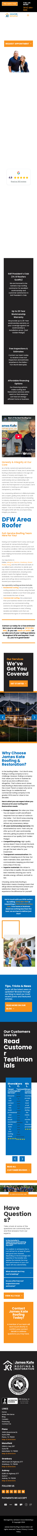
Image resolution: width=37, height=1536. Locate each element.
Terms (18, 1529)
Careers (5, 1419)
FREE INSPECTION (10, 4)
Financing (6, 1421)
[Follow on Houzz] (23, 1491)
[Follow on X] (19, 1491)
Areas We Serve (8, 1414)
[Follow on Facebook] (7, 1491)
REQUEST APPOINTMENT (17, 43)
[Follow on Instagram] (15, 1491)
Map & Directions (9, 1439)
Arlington (10, 562)
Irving (9, 565)
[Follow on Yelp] (11, 1491)
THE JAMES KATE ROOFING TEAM (17, 1194)
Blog (3, 1417)
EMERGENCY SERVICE (15, 718)
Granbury (23, 562)
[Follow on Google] (3, 1491)
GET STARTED (17, 683)
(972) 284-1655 (28, 8)
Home (4, 1412)
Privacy (24, 1529)
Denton (17, 562)
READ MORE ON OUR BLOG (16, 1007)
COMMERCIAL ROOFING (6, 718)
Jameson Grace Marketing (22, 1520)
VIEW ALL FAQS (12, 1295)
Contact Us (6, 1424)
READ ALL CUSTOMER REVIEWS (17, 1168)
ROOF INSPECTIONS (24, 718)
